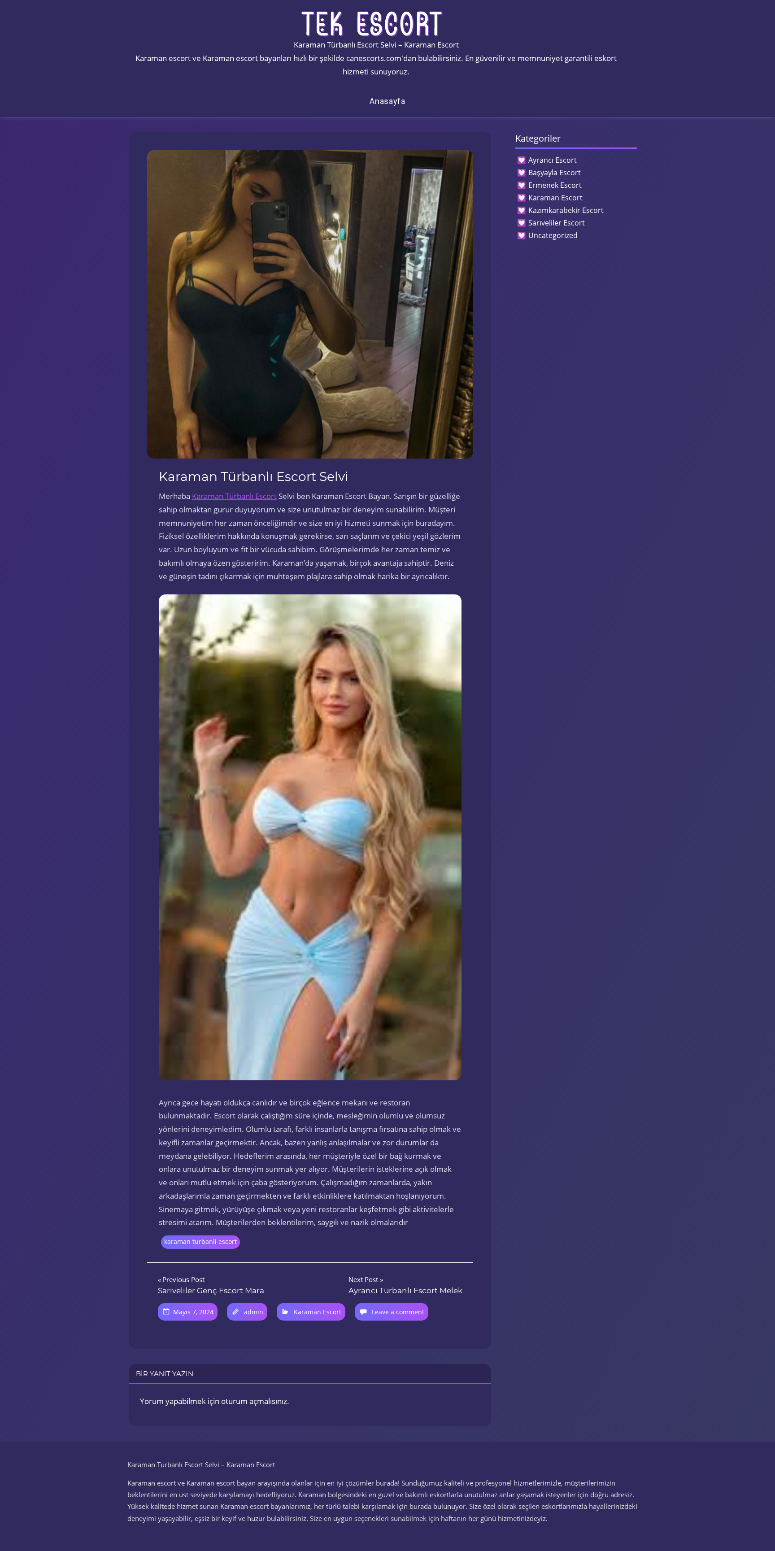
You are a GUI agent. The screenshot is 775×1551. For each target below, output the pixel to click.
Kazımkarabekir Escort (566, 210)
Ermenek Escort (555, 185)
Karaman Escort (317, 1312)
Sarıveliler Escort (556, 223)
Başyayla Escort (554, 173)
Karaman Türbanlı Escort (234, 496)
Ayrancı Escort (552, 160)
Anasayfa (387, 101)
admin (253, 1312)
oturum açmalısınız (254, 1401)
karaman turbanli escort (200, 1241)
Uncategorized (553, 235)
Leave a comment (398, 1312)
